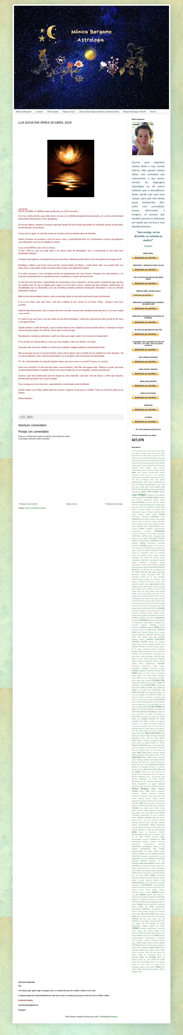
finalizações (141, 634)
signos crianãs (141, 916)
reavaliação (143, 878)
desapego (143, 562)
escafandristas (159, 618)
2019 (133, 455)
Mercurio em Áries (144, 764)
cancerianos (136, 516)
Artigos (142, 494)
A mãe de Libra (137, 463)
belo (153, 505)
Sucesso (135, 933)
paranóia (142, 822)
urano (134, 943)
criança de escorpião (157, 553)
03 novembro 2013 (139, 451)
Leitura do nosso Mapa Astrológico (153, 678)
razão (153, 875)
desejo (162, 562)
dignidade (161, 572)
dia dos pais (146, 572)
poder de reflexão (154, 834)
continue (162, 540)
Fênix (149, 630)
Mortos (153, 791)
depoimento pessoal (157, 560)
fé (146, 630)
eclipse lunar (153, 584)
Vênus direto (149, 950)
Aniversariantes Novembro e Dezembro (145, 477)
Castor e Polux (155, 519)
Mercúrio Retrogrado (144, 774)
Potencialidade (137, 839)
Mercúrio (162, 760)
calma (134, 514)
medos (154, 757)
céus (145, 524)
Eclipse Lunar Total (138, 593)
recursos (141, 880)
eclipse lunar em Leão (140, 591)
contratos (135, 543)
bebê (146, 505)
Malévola (162, 731)
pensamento (160, 825)
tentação (145, 935)
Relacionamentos (138, 882)
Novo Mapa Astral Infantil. (149, 808)
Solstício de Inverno (157, 926)
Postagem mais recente (28, 504)
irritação (157, 670)
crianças (162, 555)
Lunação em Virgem (140, 723)
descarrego (153, 562)
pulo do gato (143, 866)
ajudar (139, 465)
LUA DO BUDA (159, 699)
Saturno (143, 895)
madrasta (144, 726)
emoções (142, 610)
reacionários (161, 875)
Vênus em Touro (138, 964)
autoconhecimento (138, 502)
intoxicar (162, 668)
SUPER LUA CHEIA (144, 933)
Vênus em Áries (151, 952)
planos (162, 829)
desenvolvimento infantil (140, 567)
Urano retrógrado (142, 947)
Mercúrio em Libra (138, 769)
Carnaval (135, 519)
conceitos (135, 533)
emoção (161, 608)
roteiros (148, 892)
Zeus (151, 969)
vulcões (139, 969)
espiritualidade (148, 622)
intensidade (136, 668)
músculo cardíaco (147, 801)
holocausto (147, 651)
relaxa (147, 882)
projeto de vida (159, 846)
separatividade (156, 909)
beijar (150, 505)
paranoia (135, 822)
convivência (136, 545)
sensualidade (136, 909)
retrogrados (156, 887)
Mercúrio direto (137, 762)
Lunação (145, 719)
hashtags (162, 649)
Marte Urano (141, 752)
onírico (143, 813)
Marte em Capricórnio (139, 745)
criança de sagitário (139, 555)
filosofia (144, 632)
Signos (134, 916)
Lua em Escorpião (152, 704)
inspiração (161, 663)
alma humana (145, 467)
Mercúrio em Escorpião (140, 767)
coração (143, 546)
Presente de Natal (157, 839)
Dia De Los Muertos (155, 569)
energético (142, 613)
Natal (141, 803)
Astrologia (142, 497)
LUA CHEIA (150, 685)
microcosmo (148, 786)
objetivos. (153, 810)
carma (163, 516)
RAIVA (147, 875)
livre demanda (142, 682)
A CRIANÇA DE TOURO (157, 460)
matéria (162, 752)
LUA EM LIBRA (141, 707)
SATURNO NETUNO (138, 902)
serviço (140, 911)
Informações (52, 111)
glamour (142, 639)
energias (145, 615)
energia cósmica (159, 613)
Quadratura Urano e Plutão (146, 868)
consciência (154, 540)
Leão (138, 678)
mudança (152, 793)
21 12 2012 (143, 455)
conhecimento (151, 533)
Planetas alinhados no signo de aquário (146, 829)
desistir (150, 567)
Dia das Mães (142, 569)
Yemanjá (145, 969)
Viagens (142, 967)
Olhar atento (136, 813)
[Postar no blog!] (23, 416)
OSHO (134, 817)
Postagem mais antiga (114, 504)
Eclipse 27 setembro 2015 (155, 579)
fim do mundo (159, 632)
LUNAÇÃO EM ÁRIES (140, 721)
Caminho (141, 514)
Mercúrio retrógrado (158, 774)
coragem (150, 545)
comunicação (159, 531)
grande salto (160, 644)
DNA (158, 574)
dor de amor (152, 577)
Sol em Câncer (144, 921)
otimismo (140, 817)
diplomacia (135, 574)
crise (141, 557)
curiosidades (136, 560)
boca (153, 507)
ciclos (133, 526)
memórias (146, 760)
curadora (156, 557)
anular (151, 489)
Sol (141, 919)
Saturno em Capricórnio (140, 899)
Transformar (161, 938)
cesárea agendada (158, 521)
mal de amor (153, 731)
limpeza (134, 682)
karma (134, 678)
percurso (135, 827)
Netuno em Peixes (138, 805)
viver (163, 967)
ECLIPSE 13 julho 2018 (156, 581)
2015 (163, 453)
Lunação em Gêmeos (157, 721)
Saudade (140, 904)
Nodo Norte (149, 805)
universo (162, 940)
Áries (149, 492)
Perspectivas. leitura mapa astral (154, 827)
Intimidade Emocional (149, 668)
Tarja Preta (155, 933)
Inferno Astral (137, 663)
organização (145, 815)
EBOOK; (135, 579)
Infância (162, 661)
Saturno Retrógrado (152, 902)
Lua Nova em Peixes (144, 714)
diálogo (154, 572)
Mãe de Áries (153, 726)
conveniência (151, 543)
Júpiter (134, 673)
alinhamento (152, 465)
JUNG (163, 670)
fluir (156, 634)
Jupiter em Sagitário (158, 673)
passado (162, 822)
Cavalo (162, 519)
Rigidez (154, 890)
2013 (158, 453)
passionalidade (144, 825)
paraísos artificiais (158, 820)
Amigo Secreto (159, 470)
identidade (149, 656)
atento (162, 500)
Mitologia (155, 786)
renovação (161, 882)
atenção (156, 500)
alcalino (144, 465)
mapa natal (145, 738)
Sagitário (155, 892)
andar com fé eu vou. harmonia (152, 475)
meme (134, 760)
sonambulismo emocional (156, 928)
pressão (145, 841)
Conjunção (161, 533)
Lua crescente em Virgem (144, 699)
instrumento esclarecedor (141, 666)
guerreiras (146, 649)
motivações (161, 791)
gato (150, 637)
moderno (162, 786)
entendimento (152, 615)
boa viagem (147, 507)
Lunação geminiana (157, 723)
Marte (156, 738)
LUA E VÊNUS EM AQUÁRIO (142, 702)
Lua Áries (142, 685)
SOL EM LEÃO (155, 921)
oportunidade (150, 813)
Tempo (134, 935)
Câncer (162, 514)
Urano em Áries (153, 943)
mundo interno (151, 798)
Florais (153, 111)
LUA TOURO (160, 716)
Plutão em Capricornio (148, 832)
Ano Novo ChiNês (138, 487)
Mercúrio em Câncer (157, 764)
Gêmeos (162, 637)
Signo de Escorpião (148, 914)
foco (159, 634)
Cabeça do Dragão (153, 509)
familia (156, 627)
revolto (148, 890)
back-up (156, 502)
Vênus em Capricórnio (146, 955)
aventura (149, 502)
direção (143, 574)
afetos (157, 463)
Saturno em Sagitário (157, 899)
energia (149, 613)
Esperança (151, 620)
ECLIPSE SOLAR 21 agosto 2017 (143, 601)
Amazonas (150, 470)
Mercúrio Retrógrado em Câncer (144, 779)
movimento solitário (139, 793)
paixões (134, 820)
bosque (158, 507)
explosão (150, 627)
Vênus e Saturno (138, 952)
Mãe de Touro (155, 728)
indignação (148, 661)
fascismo (142, 630)
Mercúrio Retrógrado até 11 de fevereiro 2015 (148, 776)
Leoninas (148, 680)
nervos (146, 803)
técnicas (162, 933)
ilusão (163, 656)
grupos (139, 649)
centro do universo (144, 521)
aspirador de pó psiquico (156, 495)
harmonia (154, 649)
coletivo (141, 528)
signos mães (151, 916)
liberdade (156, 680)
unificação (154, 940)
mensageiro (154, 760)
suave (163, 931)
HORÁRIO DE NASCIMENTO (142, 654)
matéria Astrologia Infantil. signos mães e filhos (148, 755)
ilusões (146, 659)
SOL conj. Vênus (150, 919)
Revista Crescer (138, 890)
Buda (163, 507)
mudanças (161, 793)
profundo (162, 844)
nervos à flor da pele (157, 803)
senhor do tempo (146, 907)
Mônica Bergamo (23, 111)
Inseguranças (150, 663)
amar (144, 470)
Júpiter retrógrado (158, 675)
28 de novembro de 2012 (156, 455)
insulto (155, 666)
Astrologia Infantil (152, 497)
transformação (150, 938)
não (155, 801)
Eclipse (141, 579)
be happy (140, 505)
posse (162, 837)
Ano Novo (161, 477)
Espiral (157, 620)
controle (142, 543)
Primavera (161, 841)
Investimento (150, 670)
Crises (146, 557)
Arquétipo (155, 492)
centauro (135, 521)
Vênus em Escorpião (148, 957)
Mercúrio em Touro (148, 772)
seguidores (153, 904)
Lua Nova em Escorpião (146, 711)
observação (161, 810)
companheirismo (159, 528)
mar (152, 738)
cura (150, 557)
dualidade (161, 577)
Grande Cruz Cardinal (157, 642)
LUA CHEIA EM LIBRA (153, 692)
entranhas (161, 615)
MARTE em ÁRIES (158, 743)
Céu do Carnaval (137, 524)
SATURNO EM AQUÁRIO (156, 897)
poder (145, 834)
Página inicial (69, 111)
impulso (134, 661)
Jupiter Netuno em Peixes (141, 675)
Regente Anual (159, 880)
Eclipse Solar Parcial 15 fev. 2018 (148, 603)
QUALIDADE (160, 870)
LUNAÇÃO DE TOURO (157, 719)
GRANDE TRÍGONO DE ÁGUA (142, 647)
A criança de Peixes (142, 460)
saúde (146, 904)
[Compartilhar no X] (26, 416)
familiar (162, 627)
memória (139, 760)
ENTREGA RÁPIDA (138, 618)
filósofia (150, 632)
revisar (162, 887)
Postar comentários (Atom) (35, 508)
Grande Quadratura (148, 644)
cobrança (135, 528)
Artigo (134, 495)
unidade (147, 940)
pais (157, 817)
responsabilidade (146, 885)
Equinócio (150, 618)
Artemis (162, 492)
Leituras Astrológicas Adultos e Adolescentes (99, 111)
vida (147, 967)
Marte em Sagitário (138, 750)
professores (136, 844)
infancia (155, 661)
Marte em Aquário (143, 743)
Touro (156, 935)
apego (156, 489)
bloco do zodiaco (137, 507)
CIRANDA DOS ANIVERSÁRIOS (148, 526)
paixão (162, 817)
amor (134, 472)
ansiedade (145, 489)
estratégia (157, 622)
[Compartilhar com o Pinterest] (31, 416)
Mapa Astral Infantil (152, 733)
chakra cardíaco (153, 524)
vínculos (152, 967)
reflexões (149, 880)
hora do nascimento (158, 651)
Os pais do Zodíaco (157, 815)
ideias (143, 656)
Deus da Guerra (159, 567)
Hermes (134, 651)
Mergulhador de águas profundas (151, 784)
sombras (143, 928)
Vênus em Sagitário (157, 962)
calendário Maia (159, 512)
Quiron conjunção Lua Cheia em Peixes (151, 873)
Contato (39, 111)
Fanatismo (135, 630)
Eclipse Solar (140, 598)
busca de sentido (138, 509)
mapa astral (141, 733)
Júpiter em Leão (144, 673)
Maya (144, 757)
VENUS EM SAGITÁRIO (140, 962)
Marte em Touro (151, 750)
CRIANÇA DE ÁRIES (158, 550)
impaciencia (153, 659)
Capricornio (145, 516)
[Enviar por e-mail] (20, 416)
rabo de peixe (137, 875)
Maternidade (137, 757)
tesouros (151, 935)
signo (138, 914)
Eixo (156, 608)
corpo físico (140, 548)
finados (134, 634)
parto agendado (152, 822)
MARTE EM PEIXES (158, 747)
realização (135, 878)
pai (154, 817)
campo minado (151, 514)
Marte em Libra (145, 747)
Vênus (157, 947)
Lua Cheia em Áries (144, 687)
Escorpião (143, 620)
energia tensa (136, 615)
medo (149, 757)
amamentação (136, 470)
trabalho (162, 935)
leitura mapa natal (138, 680)
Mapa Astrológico (152, 735)
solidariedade (136, 926)
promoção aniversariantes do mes (153, 856)
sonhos (140, 931)
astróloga (135, 497)
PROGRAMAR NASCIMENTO (142, 846)
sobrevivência (160, 916)
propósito (135, 866)
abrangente (146, 463)
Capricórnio (155, 516)
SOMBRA (135, 928)
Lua (159, 683)
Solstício (145, 926)
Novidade (135, 808)
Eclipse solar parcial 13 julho (155, 598)
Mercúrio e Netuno (149, 762)
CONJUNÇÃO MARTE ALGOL (142, 536)
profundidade (149, 844)
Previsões (153, 841)
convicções (161, 543)
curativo (162, 557)
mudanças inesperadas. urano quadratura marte (148, 796)
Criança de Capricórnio (140, 553)
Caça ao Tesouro (147, 512)
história (140, 651)
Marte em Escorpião (154, 745)
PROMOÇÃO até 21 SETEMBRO (143, 858)
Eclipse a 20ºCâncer (139, 581)
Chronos (162, 524)
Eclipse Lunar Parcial (157, 591)
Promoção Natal (159, 863)
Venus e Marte (159, 950)
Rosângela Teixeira (138, 892)
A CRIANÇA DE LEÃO (149, 458)
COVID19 (147, 548)
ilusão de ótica (137, 659)
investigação (142, 670)
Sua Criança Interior (151, 931)
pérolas (140, 827)
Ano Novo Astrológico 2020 (143, 479)
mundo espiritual (138, 798)
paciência (148, 817)
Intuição (134, 670)
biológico (158, 505)
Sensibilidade (160, 907)
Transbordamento (138, 938)
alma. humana (159, 467)
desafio (134, 562)
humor (138, 656)
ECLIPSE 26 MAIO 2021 (140, 584)
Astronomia (148, 500)
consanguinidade (143, 540)
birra (163, 505)
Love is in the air (152, 682)
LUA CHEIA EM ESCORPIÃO (149, 690)
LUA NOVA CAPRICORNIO (145, 709)
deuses (134, 569)
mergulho (135, 786)
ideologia (157, 656)
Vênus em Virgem (152, 964)
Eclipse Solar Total (158, 606)
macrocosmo (136, 726)
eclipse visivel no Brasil (139, 608)
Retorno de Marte (146, 887)
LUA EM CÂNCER (159, 702)
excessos (153, 625)
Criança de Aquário (143, 550)
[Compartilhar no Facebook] (28, 416)
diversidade (151, 574)
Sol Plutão (161, 923)
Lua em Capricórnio (138, 704)
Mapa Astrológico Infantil (134, 111)
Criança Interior (152, 555)
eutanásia (135, 625)
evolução (144, 625)
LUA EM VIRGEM (154, 707)
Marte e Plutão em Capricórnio (148, 740)
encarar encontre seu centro (155, 610)
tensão (139, 935)
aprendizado (136, 492)
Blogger (115, 1017)
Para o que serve (144, 820)
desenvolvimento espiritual (156, 565)
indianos (141, 661)
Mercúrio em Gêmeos (157, 767)
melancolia (161, 757)
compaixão (149, 528)
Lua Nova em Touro (148, 716)
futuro (139, 637)
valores (151, 947)
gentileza (135, 639)
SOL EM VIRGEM (149, 923)
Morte (148, 791)
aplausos (162, 489)
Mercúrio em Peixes (151, 769)
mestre (141, 786)
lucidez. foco (136, 719)
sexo (156, 911)
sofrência (135, 919)
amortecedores (154, 472)
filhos (139, 632)
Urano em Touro (147, 945)
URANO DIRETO (142, 943)
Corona (156, 545)
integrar (162, 666)
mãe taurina (139, 731)
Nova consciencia (159, 805)
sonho (134, 931)
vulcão (134, 969)
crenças (153, 548)
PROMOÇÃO (136, 856)
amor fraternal (142, 472)
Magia (146, 731)
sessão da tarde (148, 911)
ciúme (163, 526)
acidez (153, 463)
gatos (155, 637)
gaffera (96, 1017)
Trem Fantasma (137, 940)
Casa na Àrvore (144, 519)
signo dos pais (160, 914)
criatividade (135, 557)
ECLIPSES (151, 608)
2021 (137, 455)
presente (146, 839)
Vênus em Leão (144, 959)
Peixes (152, 825)
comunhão (147, 531)
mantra (134, 733)
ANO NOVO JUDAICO (153, 487)
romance (162, 890)
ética (163, 622)
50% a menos (136, 458)
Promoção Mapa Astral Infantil (142, 863)
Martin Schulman (153, 752)
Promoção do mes (157, 861)
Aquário (143, 492)
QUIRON (135, 873)
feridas (154, 630)
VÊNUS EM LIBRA (158, 959)
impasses (162, 659)
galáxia (145, 637)
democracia (145, 560)
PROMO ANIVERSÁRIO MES (144, 849)
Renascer (153, 882)
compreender (136, 531)
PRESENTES (136, 841)
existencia (135, 627)
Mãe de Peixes (144, 728)
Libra (163, 680)
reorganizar (135, 885)
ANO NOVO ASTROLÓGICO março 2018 (150, 484)
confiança (142, 533)
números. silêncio (143, 810)
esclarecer (135, 620)
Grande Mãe (136, 644)
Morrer (142, 791)
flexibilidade (150, 634)
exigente (162, 625)
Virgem (158, 967)
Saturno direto (152, 894)
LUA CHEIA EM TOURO (153, 694)
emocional (135, 610)
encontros (135, 613)
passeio (134, 825)
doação (142, 577)
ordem (157, 813)
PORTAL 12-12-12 (151, 837)
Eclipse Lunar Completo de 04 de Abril (150, 589)
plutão (134, 832)
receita (149, 878)
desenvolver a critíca (139, 565)
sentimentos (146, 909)
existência (142, 627)
